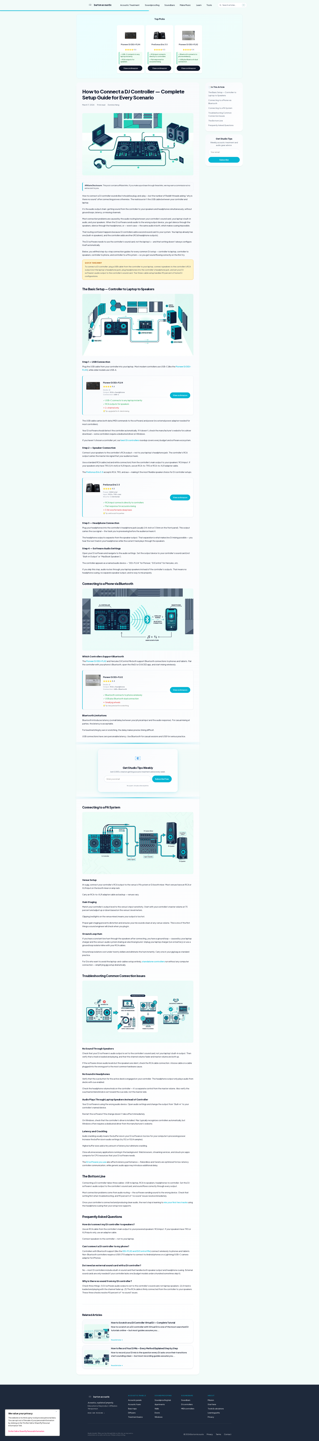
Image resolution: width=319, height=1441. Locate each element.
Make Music (185, 5)
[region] (32, 1422)
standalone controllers (153, 961)
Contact (227, 1434)
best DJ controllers (130, 440)
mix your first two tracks (176, 1202)
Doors (157, 1413)
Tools (209, 5)
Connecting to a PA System (220, 108)
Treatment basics (135, 1417)
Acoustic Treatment (129, 5)
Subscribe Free (162, 779)
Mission (211, 1400)
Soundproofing (152, 5)
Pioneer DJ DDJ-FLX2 (96, 661)
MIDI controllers (187, 1408)
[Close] (57, 1411)
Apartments (160, 1404)
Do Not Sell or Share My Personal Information (26, 1431)
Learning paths (214, 1413)
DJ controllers (187, 1404)
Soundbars (169, 5)
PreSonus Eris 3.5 (94, 472)
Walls (157, 1408)
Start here (212, 1404)
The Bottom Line (215, 120)
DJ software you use (96, 1162)
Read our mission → (96, 1413)
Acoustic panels (135, 1400)
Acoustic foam (134, 1404)
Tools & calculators (216, 1408)
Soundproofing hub (163, 1400)
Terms (218, 1434)
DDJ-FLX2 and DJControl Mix (136, 1251)
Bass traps (132, 1408)
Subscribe (224, 160)
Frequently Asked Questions (221, 125)
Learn (198, 5)
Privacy (211, 1417)
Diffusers (132, 1413)
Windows (158, 1417)
